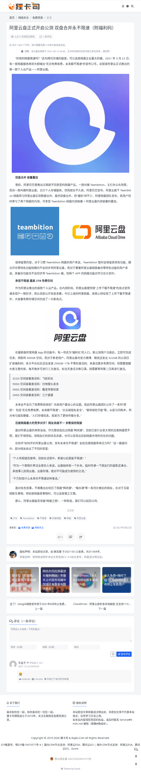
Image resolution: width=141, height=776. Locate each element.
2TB (14, 518)
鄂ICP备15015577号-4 (28, 744)
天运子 (22, 662)
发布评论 (125, 654)
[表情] (113, 654)
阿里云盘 (81, 518)
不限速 (42, 518)
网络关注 (23, 17)
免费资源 (37, 17)
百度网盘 (56, 518)
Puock (77, 768)
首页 (12, 17)
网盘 (68, 518)
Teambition (28, 518)
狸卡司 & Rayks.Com (72, 738)
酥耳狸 (58, 551)
